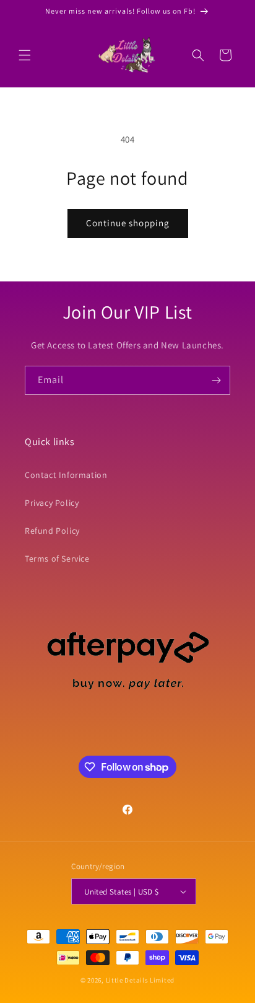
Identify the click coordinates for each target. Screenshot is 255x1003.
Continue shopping (128, 223)
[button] (24, 55)
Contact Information (66, 474)
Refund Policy (52, 530)
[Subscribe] (216, 380)
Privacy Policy (52, 502)
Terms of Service (57, 558)
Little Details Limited (140, 980)
